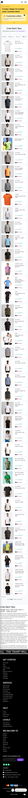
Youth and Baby (6, 668)
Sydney (4, 749)
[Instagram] (9, 765)
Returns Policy (6, 714)
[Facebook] (4, 765)
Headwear (5, 673)
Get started (5, 662)
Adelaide (5, 734)
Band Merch (5, 701)
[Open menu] (25, 2)
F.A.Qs (4, 711)
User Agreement (6, 724)
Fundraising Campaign (8, 694)
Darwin (4, 740)
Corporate (5, 674)
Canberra (5, 737)
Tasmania (5, 751)
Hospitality (5, 676)
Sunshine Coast (6, 747)
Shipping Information (7, 726)
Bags (4, 669)
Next (11, 599)
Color (17, 36)
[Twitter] (6, 765)
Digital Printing (6, 686)
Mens (4, 664)
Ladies (4, 666)
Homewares (5, 678)
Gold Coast (5, 742)
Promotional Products (8, 696)
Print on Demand (7, 692)
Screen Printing (6, 689)
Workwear (5, 699)
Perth (4, 746)
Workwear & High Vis (7, 671)
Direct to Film (6, 687)
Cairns (4, 739)
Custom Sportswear (7, 698)
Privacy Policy (6, 722)
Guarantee (5, 716)
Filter (25, 36)
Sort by (5, 36)
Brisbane (5, 735)
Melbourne (5, 744)
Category (10, 36)
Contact (5, 713)
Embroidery (5, 691)
